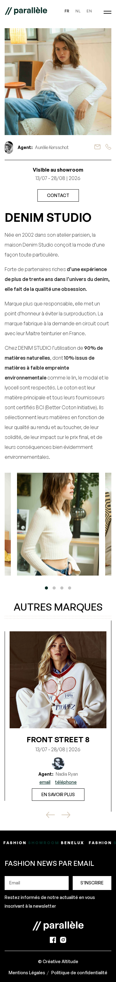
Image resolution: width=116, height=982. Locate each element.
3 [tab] (61, 588)
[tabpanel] (58, 524)
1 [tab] (46, 588)
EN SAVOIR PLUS (58, 794)
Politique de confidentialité (79, 972)
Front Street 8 (58, 739)
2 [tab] (54, 588)
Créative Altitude (60, 961)
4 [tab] (69, 588)
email (44, 782)
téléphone (66, 782)
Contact (58, 195)
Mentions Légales (27, 972)
